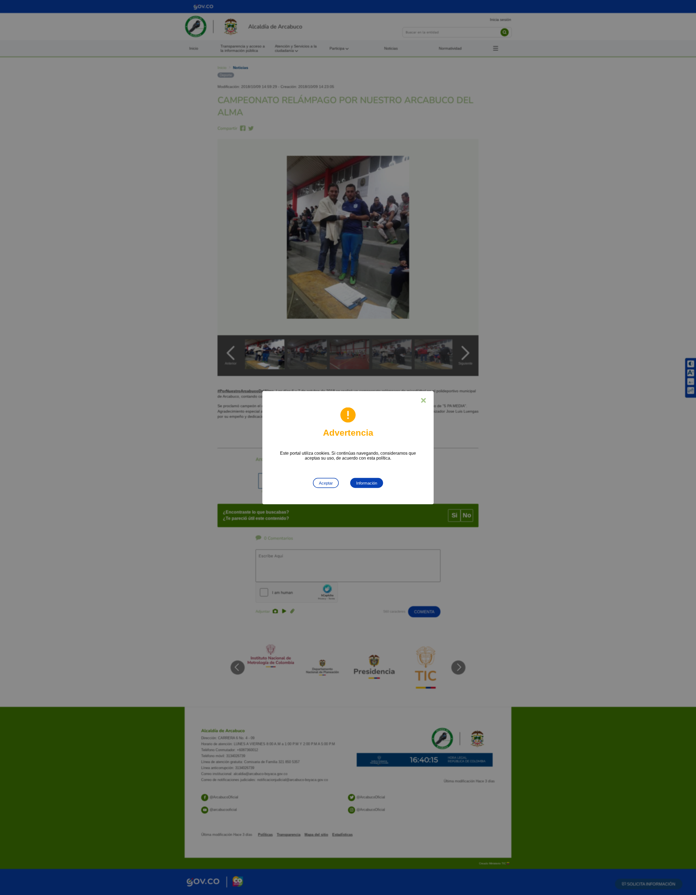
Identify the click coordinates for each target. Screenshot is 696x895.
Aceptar (326, 482)
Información (366, 482)
